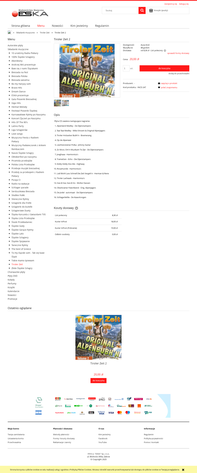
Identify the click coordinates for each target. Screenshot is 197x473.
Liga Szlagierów (19, 129)
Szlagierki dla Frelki (21, 202)
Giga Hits (16, 103)
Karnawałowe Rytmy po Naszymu (29, 114)
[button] (167, 83)
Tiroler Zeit (17, 264)
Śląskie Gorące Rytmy (22, 229)
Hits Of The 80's (20, 122)
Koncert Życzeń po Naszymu (26, 118)
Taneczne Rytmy (20, 245)
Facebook (102, 438)
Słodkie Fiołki (18, 195)
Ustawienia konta (16, 438)
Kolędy (11, 279)
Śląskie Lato (18, 233)
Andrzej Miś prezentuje (24, 64)
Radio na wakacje (20, 183)
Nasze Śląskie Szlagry (23, 152)
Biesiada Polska (19, 76)
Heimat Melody (19, 106)
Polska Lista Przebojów (23, 164)
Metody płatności (61, 434)
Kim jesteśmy (104, 434)
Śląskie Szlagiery (20, 237)
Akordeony (17, 60)
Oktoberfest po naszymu (24, 156)
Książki (11, 287)
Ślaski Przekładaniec (22, 222)
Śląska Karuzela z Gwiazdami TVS (29, 214)
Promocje (12, 298)
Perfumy (12, 283)
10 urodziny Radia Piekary (25, 53)
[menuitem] (21, 25)
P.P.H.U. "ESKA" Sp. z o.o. (98, 453)
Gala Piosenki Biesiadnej (24, 99)
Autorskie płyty (15, 45)
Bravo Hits (17, 87)
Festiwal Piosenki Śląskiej (24, 110)
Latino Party (18, 126)
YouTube (102, 442)
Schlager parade (20, 187)
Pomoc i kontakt (151, 442)
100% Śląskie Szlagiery (23, 56)
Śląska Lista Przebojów (23, 218)
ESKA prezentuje (20, 95)
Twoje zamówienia (16, 434)
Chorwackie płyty (16, 272)
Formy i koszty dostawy (64, 438)
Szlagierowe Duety (21, 210)
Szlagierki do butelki (22, 206)
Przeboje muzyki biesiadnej (26, 168)
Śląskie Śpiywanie (21, 241)
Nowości (12, 295)
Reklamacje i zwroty (62, 442)
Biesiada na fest (20, 72)
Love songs (17, 133)
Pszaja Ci (16, 179)
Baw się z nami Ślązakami (25, 68)
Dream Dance (19, 91)
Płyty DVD (12, 275)
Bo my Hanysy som (21, 83)
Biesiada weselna (20, 80)
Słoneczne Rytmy (20, 199)
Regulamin (149, 434)
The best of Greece (21, 248)
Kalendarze (13, 291)
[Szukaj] (142, 10)
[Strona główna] (30, 12)
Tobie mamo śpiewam (23, 260)
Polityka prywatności (153, 438)
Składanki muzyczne (18, 49)
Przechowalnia (14, 442)
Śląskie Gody (18, 225)
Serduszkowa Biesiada (23, 191)
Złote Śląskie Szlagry (22, 268)
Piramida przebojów (22, 160)
